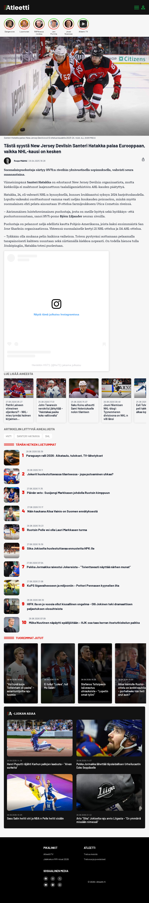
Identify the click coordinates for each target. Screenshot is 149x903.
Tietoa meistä (90, 854)
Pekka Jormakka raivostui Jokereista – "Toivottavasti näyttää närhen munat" (79, 567)
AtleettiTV (48, 854)
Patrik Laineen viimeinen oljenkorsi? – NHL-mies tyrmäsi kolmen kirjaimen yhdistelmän (18, 412)
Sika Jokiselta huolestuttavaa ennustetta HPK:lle (60, 548)
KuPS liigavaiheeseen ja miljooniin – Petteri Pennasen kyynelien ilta (73, 585)
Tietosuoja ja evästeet (95, 859)
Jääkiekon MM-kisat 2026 (56, 859)
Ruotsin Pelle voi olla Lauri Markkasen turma (57, 530)
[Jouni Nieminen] (68, 23)
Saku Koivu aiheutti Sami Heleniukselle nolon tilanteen (82, 408)
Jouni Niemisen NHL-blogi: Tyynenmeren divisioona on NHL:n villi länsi (116, 412)
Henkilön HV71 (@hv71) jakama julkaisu (56, 365)
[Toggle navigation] (136, 7)
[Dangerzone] (9, 23)
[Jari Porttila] (53, 23)
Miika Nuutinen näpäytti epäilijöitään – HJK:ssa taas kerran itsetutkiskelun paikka (84, 622)
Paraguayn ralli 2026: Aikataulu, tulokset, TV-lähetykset (64, 455)
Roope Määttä (20, 161)
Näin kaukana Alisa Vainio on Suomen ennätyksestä (62, 511)
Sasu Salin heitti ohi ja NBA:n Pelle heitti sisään (35, 818)
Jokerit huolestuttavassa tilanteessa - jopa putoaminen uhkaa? (70, 474)
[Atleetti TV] (83, 23)
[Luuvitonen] (24, 23)
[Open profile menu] (143, 7)
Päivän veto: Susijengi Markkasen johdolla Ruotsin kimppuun (68, 492)
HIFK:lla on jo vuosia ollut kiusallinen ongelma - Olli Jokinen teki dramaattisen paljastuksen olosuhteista (80, 606)
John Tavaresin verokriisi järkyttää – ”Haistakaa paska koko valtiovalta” (50, 410)
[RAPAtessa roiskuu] (39, 23)
